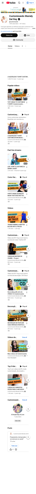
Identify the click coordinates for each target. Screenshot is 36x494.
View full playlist (12, 357)
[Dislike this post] (15, 449)
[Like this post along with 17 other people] (10, 449)
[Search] (19, 3)
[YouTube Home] (11, 2)
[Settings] (23, 3)
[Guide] (3, 3)
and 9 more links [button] (17, 31)
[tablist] (18, 46)
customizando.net (7, 31)
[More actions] (27, 102)
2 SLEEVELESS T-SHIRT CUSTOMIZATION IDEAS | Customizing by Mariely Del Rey (18, 77)
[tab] (10, 46)
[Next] (28, 95)
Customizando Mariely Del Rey (16, 139)
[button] (25, 46)
